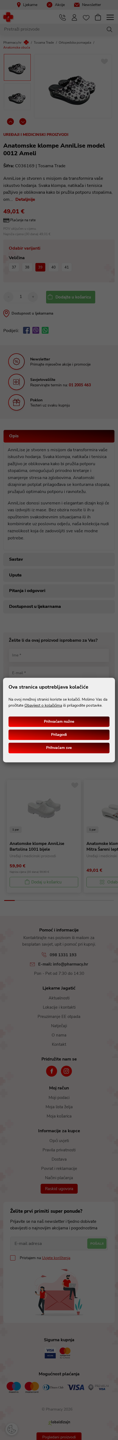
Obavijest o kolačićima (43, 705)
